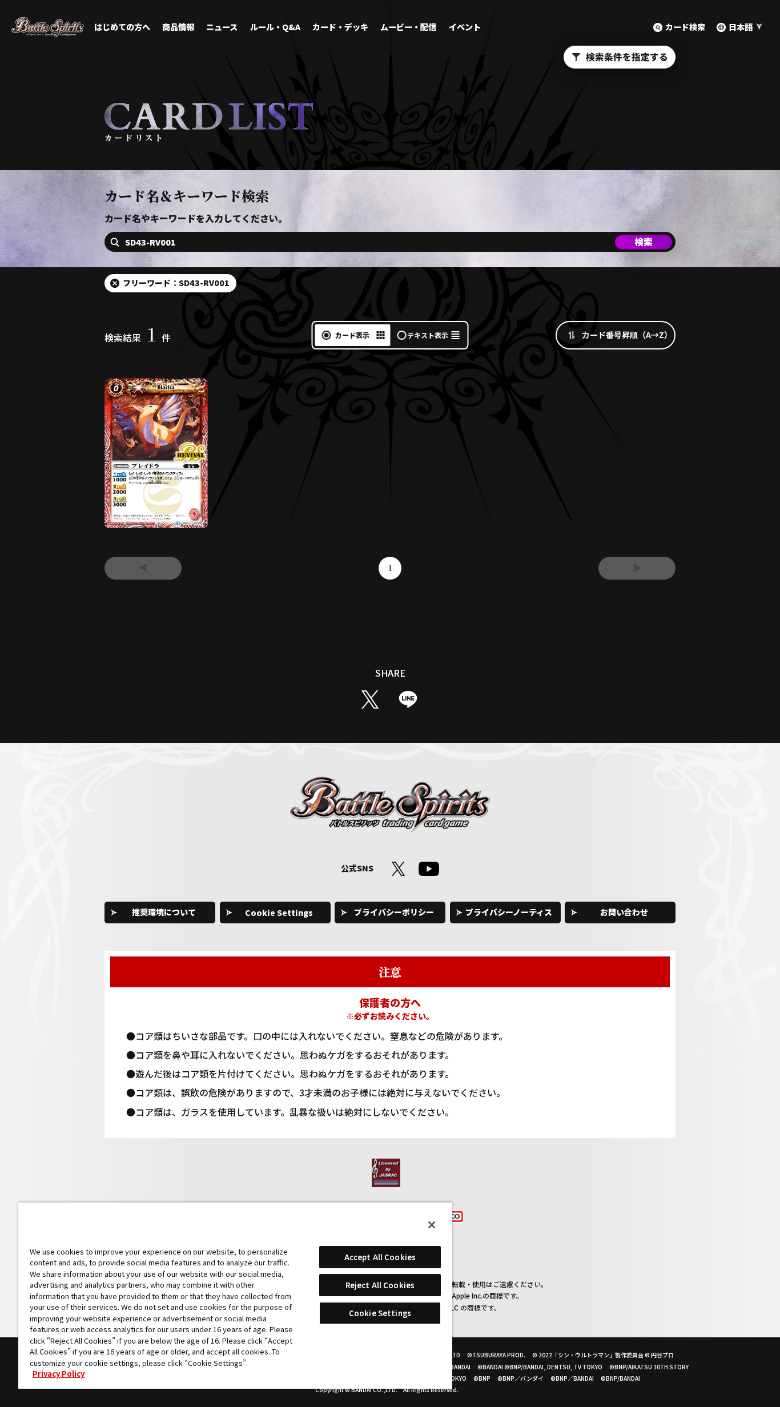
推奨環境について (164, 912)
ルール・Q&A (275, 27)
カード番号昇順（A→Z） (627, 334)
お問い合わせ (624, 912)
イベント (465, 27)
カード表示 (352, 335)
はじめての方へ (122, 27)
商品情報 (178, 27)
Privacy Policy (59, 1373)
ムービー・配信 (408, 27)
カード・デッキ (340, 27)
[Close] (431, 1224)
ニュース (222, 27)
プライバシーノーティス (508, 912)
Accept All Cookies (380, 1257)
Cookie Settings (279, 912)
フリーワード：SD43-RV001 (176, 282)
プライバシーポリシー (394, 912)
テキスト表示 (427, 335)
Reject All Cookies (380, 1285)
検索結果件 (137, 337)
